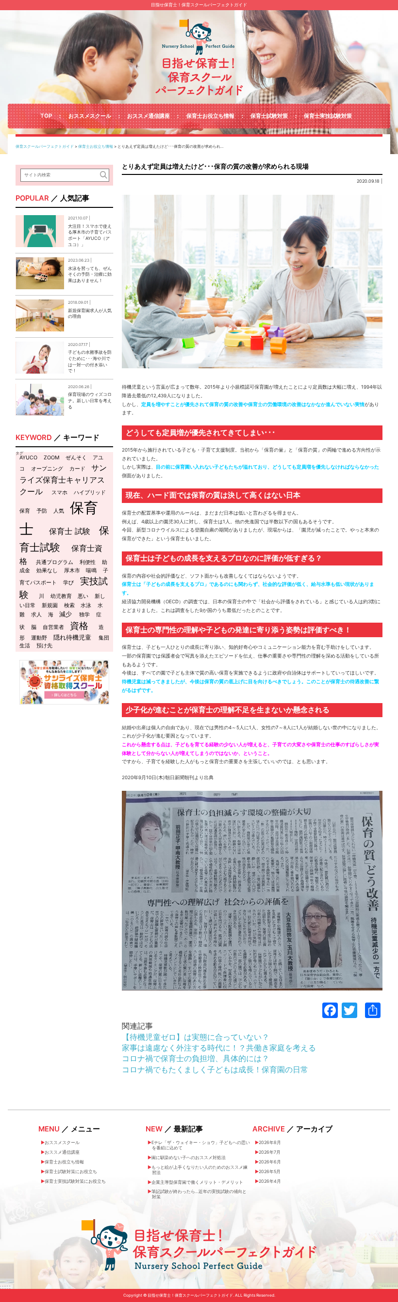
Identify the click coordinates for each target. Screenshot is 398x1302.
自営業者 (53, 627)
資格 (79, 625)
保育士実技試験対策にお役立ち (75, 1181)
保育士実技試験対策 (328, 115)
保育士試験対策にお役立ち (71, 1171)
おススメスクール (89, 115)
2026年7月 (270, 1152)
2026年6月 (270, 1161)
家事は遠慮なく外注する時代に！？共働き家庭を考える (219, 1047)
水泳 (86, 605)
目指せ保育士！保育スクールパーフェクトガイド (199, 4)
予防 (41, 511)
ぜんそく (76, 458)
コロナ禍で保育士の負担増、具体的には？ (195, 1058)
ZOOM (51, 458)
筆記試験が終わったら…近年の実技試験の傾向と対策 (199, 1194)
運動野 (39, 638)
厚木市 (72, 570)
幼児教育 (61, 596)
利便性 (88, 562)
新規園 (50, 605)
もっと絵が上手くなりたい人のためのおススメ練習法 (199, 1169)
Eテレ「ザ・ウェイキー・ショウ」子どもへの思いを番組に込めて (200, 1145)
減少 (65, 614)
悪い (83, 596)
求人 (36, 615)
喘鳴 (91, 570)
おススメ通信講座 (148, 115)
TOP (46, 115)
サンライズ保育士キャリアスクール (63, 479)
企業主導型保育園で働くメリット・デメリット (197, 1182)
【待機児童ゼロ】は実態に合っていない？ (195, 1037)
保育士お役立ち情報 (210, 115)
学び (68, 583)
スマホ (59, 492)
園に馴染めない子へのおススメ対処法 (188, 1157)
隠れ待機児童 (72, 637)
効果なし (47, 570)
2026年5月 (270, 1171)
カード (77, 469)
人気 (58, 511)
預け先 (44, 646)
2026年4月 (270, 1181)
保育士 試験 (69, 531)
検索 (69, 605)
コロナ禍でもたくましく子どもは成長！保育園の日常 (215, 1069)
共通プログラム (54, 562)
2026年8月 (270, 1142)
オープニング (47, 469)
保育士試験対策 (269, 115)
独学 (84, 615)
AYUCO (28, 458)
